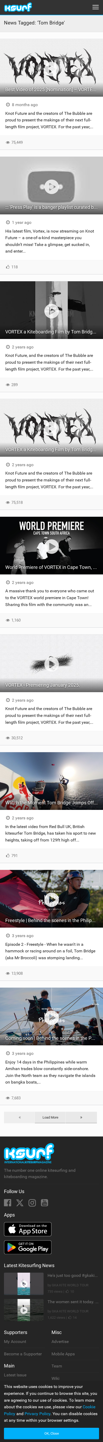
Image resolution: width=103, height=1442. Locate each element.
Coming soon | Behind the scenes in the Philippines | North (54, 1038)
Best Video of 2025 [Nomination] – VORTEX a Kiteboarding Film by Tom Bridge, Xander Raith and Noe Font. (54, 89)
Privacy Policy (37, 1413)
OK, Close (51, 1433)
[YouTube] (44, 1204)
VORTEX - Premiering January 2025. (42, 685)
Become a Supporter (23, 1353)
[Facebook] (8, 1204)
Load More (50, 1117)
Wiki (55, 1378)
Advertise (60, 1341)
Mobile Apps (63, 1353)
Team (57, 1366)
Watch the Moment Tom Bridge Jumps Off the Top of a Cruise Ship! (54, 802)
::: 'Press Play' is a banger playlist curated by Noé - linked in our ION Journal (54, 207)
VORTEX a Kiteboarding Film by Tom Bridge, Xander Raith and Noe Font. (54, 331)
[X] (20, 1204)
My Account (15, 1341)
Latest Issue (15, 1374)
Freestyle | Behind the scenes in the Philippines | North (54, 920)
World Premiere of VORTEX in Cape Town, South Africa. (54, 567)
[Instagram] (33, 1204)
